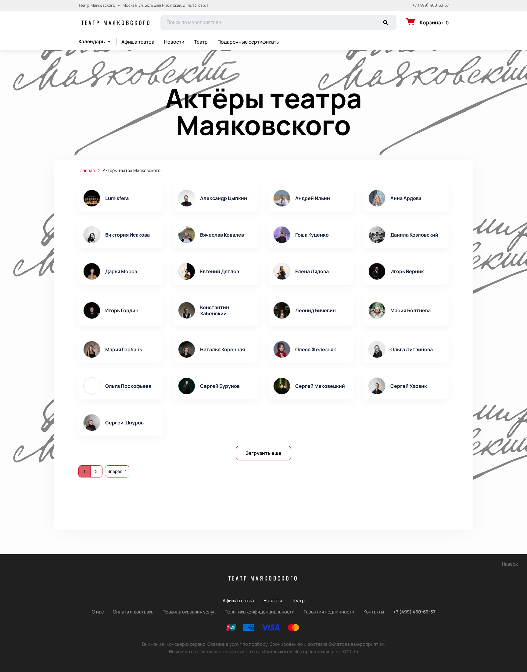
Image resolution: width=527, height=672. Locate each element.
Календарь (91, 41)
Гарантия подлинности (329, 612)
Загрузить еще (263, 453)
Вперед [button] (114, 471)
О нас (98, 612)
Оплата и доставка (133, 612)
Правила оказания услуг (189, 612)
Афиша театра (137, 41)
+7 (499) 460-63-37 (430, 5)
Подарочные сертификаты (248, 41)
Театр (201, 41)
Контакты (374, 612)
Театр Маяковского (116, 23)
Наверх (510, 564)
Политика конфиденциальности (259, 612)
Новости (174, 41)
